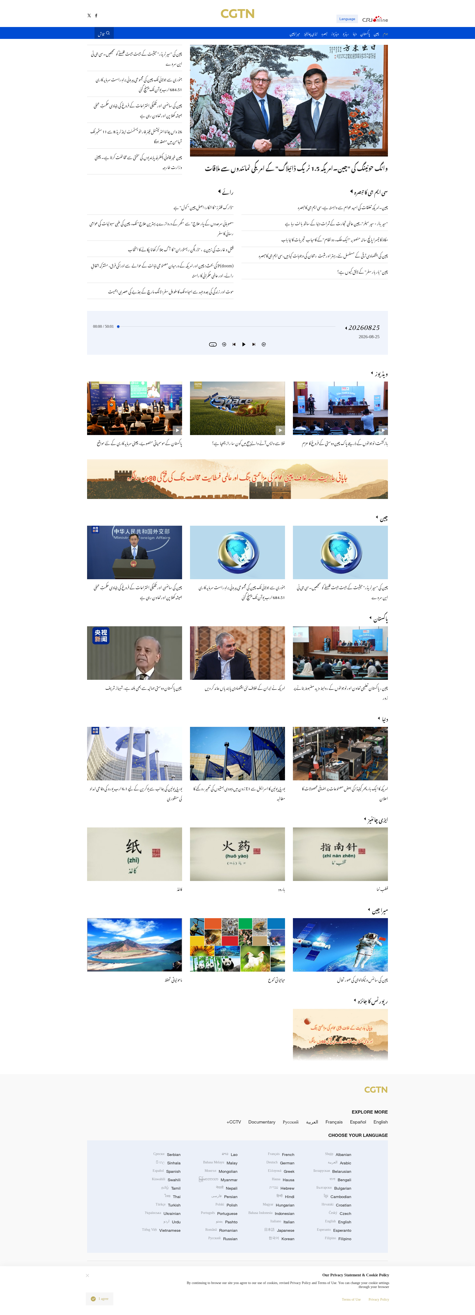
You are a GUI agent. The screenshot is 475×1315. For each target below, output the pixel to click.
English (381, 1121)
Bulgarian (333, 1188)
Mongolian (221, 1171)
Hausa (283, 1179)
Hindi (285, 1196)
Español (358, 1121)
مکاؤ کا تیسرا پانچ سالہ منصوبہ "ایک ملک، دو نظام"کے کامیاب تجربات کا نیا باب (334, 239)
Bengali (340, 1179)
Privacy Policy (379, 1299)
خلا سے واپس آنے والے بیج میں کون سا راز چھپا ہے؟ (248, 442)
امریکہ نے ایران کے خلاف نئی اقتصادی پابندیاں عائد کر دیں (245, 687)
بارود (281, 888)
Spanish (167, 1171)
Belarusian (332, 1171)
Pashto (227, 1221)
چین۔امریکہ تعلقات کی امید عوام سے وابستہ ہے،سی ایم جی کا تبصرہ (342, 207)
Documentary (261, 1121)
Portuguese (219, 1213)
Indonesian (271, 1213)
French (281, 1154)
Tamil (171, 1188)
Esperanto (334, 1230)
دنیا (385, 718)
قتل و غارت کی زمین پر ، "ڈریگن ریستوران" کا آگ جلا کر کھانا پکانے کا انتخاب (181, 249)
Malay (220, 1162)
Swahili (166, 1179)
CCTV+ (234, 1121)
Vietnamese (161, 1230)
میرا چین (380, 909)
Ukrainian (163, 1213)
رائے (228, 191)
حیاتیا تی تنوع (276, 979)
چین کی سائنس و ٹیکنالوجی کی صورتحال (362, 979)
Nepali (227, 1188)
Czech (340, 1213)
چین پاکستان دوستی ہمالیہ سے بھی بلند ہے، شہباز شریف (143, 687)
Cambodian (337, 1196)
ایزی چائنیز (378, 819)
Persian (224, 1196)
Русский (291, 1121)
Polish (226, 1205)
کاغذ (179, 888)
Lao (230, 1154)
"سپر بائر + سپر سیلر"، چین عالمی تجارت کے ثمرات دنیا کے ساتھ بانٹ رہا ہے (336, 223)
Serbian (167, 1154)
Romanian (221, 1230)
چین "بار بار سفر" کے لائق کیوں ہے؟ (362, 271)
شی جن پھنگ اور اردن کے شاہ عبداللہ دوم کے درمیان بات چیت (312, 167)
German (280, 1162)
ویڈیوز (381, 373)
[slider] (118, 326)
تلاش (101, 32)
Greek (281, 1171)
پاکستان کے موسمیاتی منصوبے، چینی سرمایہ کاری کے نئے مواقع (139, 442)
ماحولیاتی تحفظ (173, 979)
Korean (281, 1238)
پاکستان (381, 617)
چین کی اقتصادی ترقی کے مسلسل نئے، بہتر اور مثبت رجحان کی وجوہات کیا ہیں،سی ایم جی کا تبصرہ (323, 255)
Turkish (168, 1205)
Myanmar (218, 1179)
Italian (282, 1221)
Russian (223, 1238)
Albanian (338, 1154)
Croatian (336, 1205)
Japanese (279, 1230)
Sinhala (168, 1162)
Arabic (339, 1162)
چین (384, 517)
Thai (173, 1196)
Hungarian (278, 1205)
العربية (312, 1121)
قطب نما (382, 888)
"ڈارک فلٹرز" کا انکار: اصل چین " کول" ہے (204, 207)
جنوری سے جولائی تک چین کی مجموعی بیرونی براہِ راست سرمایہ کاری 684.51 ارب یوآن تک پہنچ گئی (242, 592)
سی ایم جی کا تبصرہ (371, 191)
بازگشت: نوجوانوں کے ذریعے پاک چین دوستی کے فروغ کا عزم (345, 442)
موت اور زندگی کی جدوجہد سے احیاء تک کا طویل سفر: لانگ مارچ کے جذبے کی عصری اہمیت (171, 291)
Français (334, 1121)
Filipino (338, 1238)
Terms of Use (351, 1299)
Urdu (172, 1221)
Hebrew (281, 1188)
